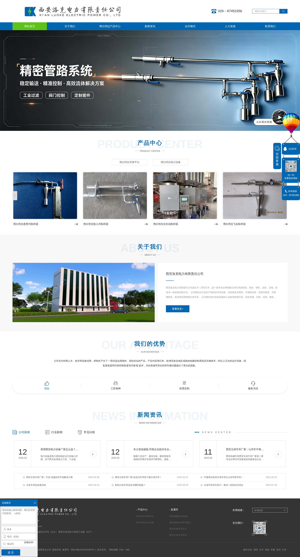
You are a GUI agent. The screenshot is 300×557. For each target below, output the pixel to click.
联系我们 (270, 26)
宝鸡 (278, 549)
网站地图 (113, 549)
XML (127, 549)
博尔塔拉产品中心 (109, 26)
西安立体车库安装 (178, 535)
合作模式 (190, 26)
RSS (121, 549)
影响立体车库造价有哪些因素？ (130, 485)
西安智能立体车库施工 (180, 522)
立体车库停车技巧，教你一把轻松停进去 (223, 485)
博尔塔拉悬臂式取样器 (25, 224)
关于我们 (70, 26)
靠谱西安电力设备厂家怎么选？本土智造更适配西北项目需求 (74, 449)
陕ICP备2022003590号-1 (83, 549)
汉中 (261, 549)
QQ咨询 (292, 149)
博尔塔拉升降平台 (129, 162)
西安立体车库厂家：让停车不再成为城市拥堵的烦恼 (255, 449)
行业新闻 (56, 432)
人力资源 (230, 26)
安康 (273, 549)
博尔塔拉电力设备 (171, 162)
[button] (14, 195)
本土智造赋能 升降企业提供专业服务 (153, 449)
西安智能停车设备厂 (179, 516)
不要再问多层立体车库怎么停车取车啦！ (223, 477)
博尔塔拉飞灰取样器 (234, 224)
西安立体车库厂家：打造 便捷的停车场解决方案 (49, 477)
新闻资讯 (150, 26)
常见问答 (89, 432)
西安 (256, 549)
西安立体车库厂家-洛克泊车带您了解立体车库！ (138, 477)
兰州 (284, 549)
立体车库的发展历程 (36, 485)
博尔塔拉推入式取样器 (95, 224)
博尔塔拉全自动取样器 (165, 224)
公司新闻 (24, 432)
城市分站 (247, 549)
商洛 (267, 549)
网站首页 (29, 26)
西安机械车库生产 (178, 528)
